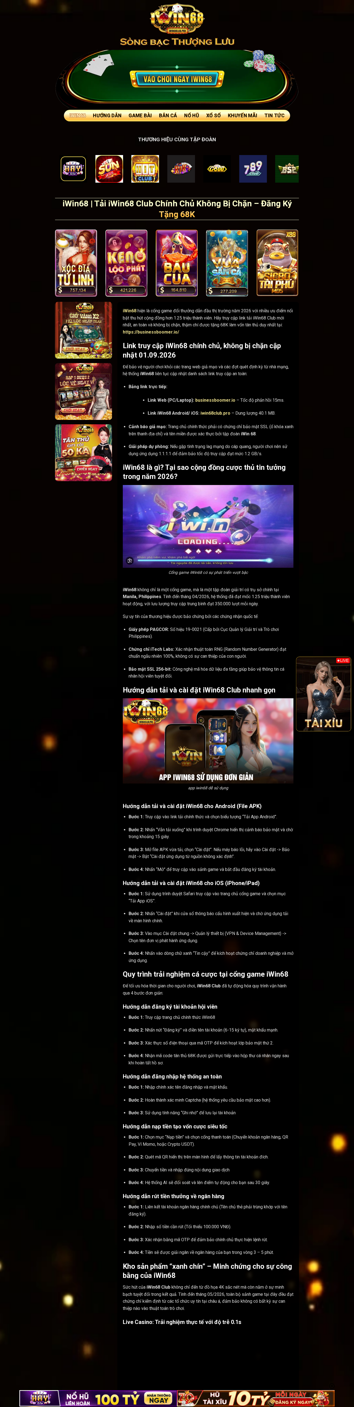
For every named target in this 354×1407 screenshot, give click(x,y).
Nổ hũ (191, 115)
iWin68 (77, 115)
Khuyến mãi (242, 115)
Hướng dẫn (107, 115)
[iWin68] (177, 18)
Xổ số (213, 115)
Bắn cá (168, 115)
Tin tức (274, 115)
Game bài (140, 115)
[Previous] (304, 693)
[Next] (343, 693)
